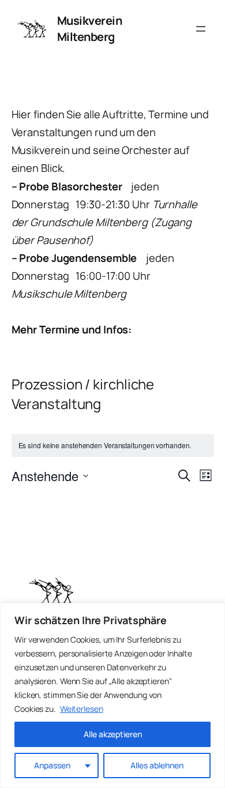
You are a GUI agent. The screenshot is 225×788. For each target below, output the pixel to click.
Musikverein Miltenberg (89, 28)
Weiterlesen (81, 708)
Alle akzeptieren (113, 734)
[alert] (113, 445)
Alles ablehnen (156, 765)
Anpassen (52, 765)
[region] (112, 695)
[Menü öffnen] (201, 29)
